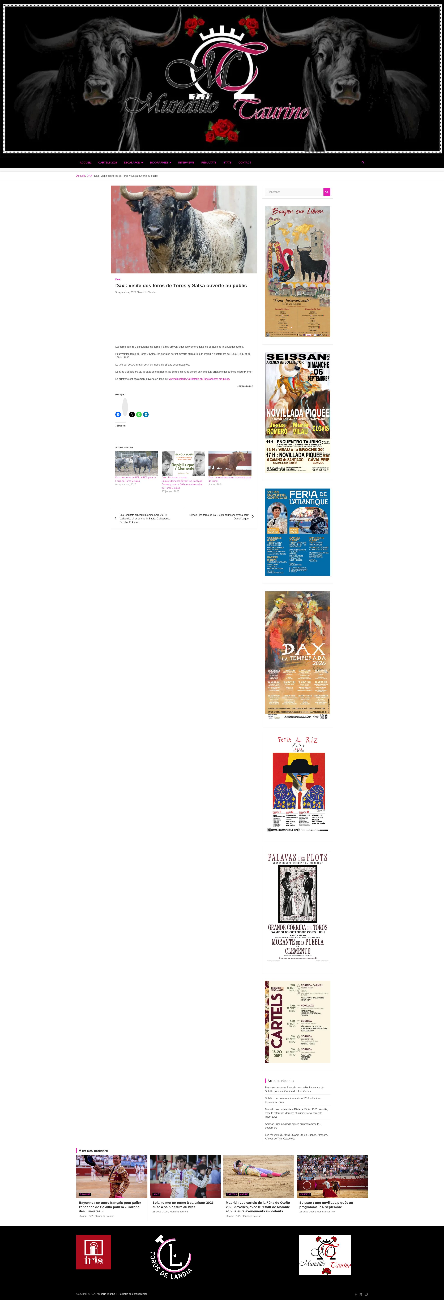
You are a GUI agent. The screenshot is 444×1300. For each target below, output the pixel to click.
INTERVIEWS (186, 162)
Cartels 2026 (107, 162)
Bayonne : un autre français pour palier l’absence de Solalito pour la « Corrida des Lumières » (110, 1207)
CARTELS (232, 1194)
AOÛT (156, 1194)
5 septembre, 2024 (125, 292)
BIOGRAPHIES (159, 162)
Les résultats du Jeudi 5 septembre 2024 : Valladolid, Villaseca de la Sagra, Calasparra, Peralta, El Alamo (145, 518)
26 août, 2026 (86, 1216)
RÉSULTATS (208, 162)
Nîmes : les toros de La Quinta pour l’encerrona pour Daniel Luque (219, 516)
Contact (244, 162)
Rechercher (326, 192)
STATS (227, 162)
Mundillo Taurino (147, 292)
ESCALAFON (132, 162)
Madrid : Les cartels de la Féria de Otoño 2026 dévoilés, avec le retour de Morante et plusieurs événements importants (296, 1113)
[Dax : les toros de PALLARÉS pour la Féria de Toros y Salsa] (136, 463)
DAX (117, 279)
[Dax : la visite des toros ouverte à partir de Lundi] (229, 463)
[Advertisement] (184, 320)
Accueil (85, 162)
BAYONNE (85, 1194)
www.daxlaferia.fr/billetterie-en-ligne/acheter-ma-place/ (199, 378)
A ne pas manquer (94, 1150)
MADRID (244, 1194)
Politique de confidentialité (132, 1293)
